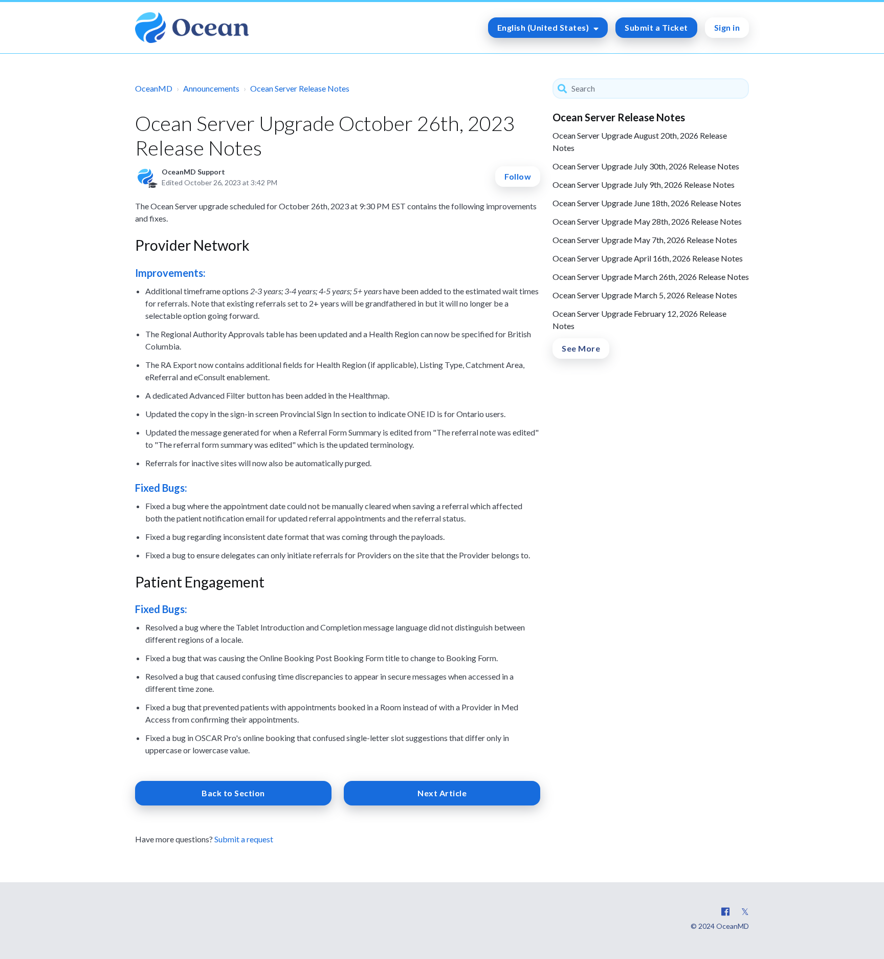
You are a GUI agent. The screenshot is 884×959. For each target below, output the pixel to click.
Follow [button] (517, 176)
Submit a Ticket (656, 27)
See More (581, 348)
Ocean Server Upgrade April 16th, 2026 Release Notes (647, 258)
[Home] (192, 27)
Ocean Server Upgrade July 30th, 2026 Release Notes (645, 166)
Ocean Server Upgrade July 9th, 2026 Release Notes (643, 184)
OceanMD (153, 88)
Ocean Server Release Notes (299, 88)
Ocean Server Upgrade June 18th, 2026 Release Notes (646, 203)
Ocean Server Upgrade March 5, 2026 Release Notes (644, 295)
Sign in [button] (727, 27)
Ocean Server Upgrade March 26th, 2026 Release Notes (650, 276)
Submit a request (243, 839)
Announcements (211, 88)
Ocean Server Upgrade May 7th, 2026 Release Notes (644, 240)
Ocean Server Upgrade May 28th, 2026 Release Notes (647, 221)
